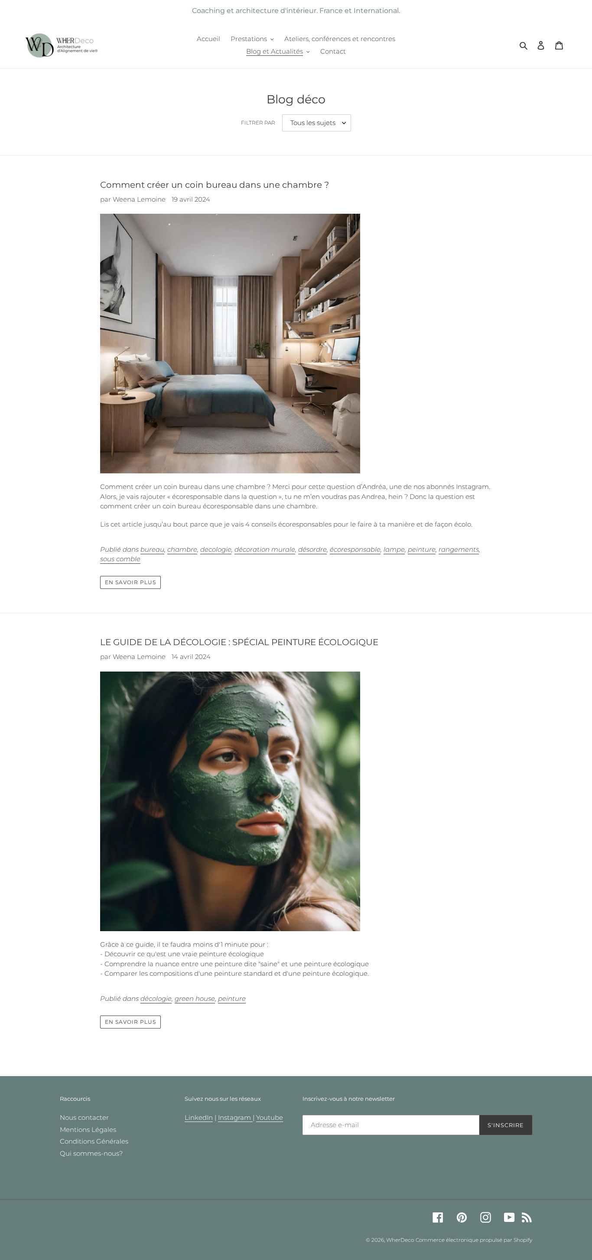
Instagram (235, 1117)
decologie (215, 549)
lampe (394, 549)
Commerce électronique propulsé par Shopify (474, 1240)
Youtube (269, 1117)
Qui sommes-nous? (91, 1153)
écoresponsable (355, 549)
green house (195, 998)
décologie (156, 998)
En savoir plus (130, 582)
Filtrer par (258, 122)
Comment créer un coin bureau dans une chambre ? (214, 185)
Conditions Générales (94, 1141)
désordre (312, 549)
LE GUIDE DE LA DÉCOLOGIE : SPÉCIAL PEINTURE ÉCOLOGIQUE (239, 642)
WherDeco (400, 1240)
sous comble (120, 559)
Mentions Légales (88, 1129)
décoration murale (264, 549)
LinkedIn (199, 1117)
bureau (152, 549)
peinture (422, 549)
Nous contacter (84, 1117)
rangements (459, 549)
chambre (182, 549)
